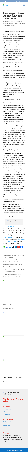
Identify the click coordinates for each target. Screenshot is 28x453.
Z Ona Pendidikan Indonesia (9, 25)
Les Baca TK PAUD (8, 304)
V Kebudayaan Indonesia (19, 23)
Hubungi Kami (6, 425)
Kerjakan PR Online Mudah (10, 226)
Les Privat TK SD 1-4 (8, 308)
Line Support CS (7, 422)
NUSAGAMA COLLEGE (10, 21)
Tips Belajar (7, 414)
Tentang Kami (7, 409)
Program (6, 411)
